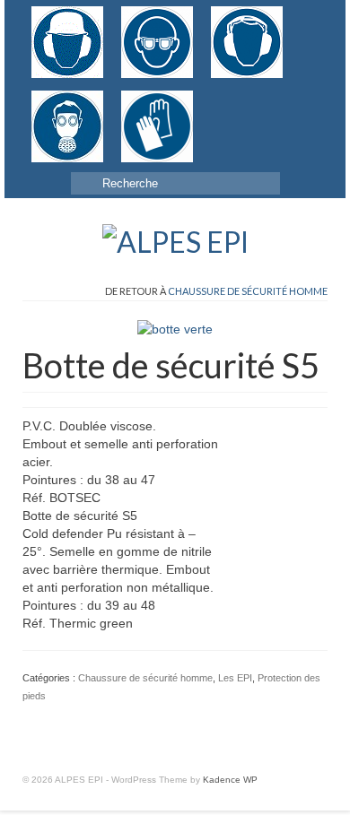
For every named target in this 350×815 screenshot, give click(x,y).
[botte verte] (175, 328)
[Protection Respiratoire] (67, 126)
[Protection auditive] (247, 42)
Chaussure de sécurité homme (248, 291)
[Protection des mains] (157, 126)
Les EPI (235, 677)
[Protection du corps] (229, 99)
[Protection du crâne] (67, 42)
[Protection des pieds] (211, 99)
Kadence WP (230, 780)
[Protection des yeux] (157, 42)
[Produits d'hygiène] (247, 99)
